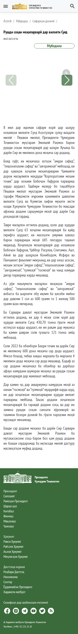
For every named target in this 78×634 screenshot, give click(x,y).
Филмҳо (8, 516)
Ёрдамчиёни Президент (17, 587)
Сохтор (7, 582)
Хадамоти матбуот (14, 592)
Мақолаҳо (9, 521)
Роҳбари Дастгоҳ (13, 572)
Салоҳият (9, 496)
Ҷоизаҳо (8, 526)
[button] (34, 6)
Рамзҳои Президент (15, 501)
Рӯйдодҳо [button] (22, 21)
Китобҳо (8, 511)
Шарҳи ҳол (10, 506)
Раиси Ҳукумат (12, 541)
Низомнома (10, 577)
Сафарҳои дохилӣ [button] (43, 21)
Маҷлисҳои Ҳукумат (15, 556)
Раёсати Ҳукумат (13, 546)
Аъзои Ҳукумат (12, 551)
